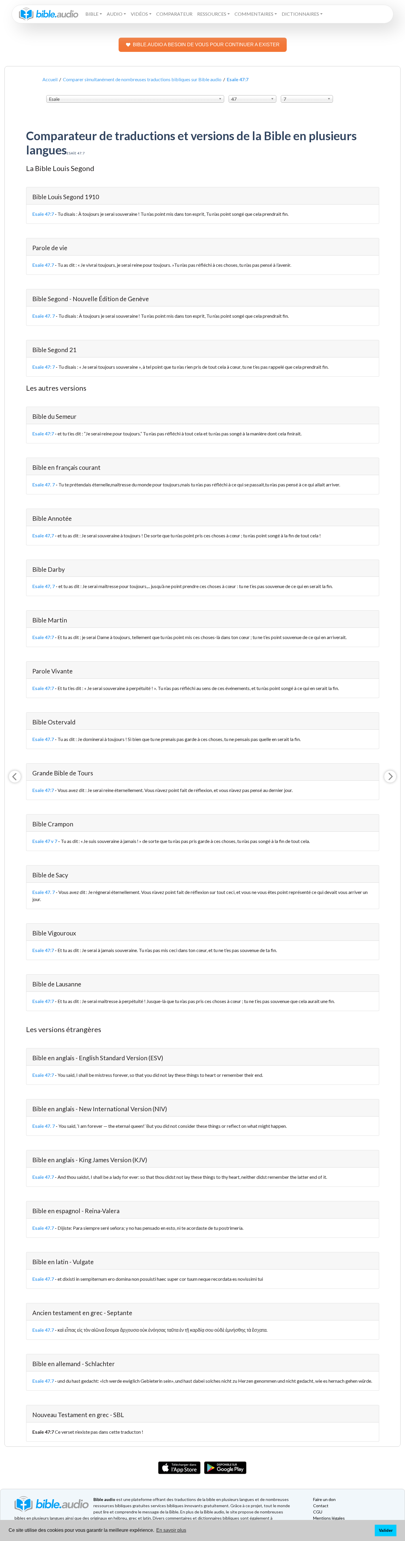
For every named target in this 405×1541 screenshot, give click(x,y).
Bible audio (104, 1499)
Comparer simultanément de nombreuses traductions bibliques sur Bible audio (142, 79)
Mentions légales (329, 1518)
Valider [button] (386, 1530)
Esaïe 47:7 (43, 214)
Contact (321, 1505)
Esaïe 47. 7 (43, 316)
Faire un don (324, 1499)
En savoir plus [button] (171, 1530)
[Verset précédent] (15, 777)
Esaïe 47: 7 (43, 367)
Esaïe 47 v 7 (44, 841)
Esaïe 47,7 (43, 535)
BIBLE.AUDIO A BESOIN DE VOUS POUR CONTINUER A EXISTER (206, 44)
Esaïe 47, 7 (43, 586)
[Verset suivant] (390, 777)
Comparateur (174, 14)
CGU (317, 1511)
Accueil (50, 79)
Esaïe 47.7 (43, 265)
